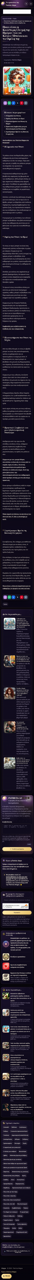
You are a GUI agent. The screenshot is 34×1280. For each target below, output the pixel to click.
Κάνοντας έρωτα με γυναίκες (12, 1159)
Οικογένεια (20, 1179)
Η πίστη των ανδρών (9, 1151)
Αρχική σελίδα (7, 18)
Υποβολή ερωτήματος (17, 849)
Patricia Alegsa (16, 60)
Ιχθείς (5, 1155)
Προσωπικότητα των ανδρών (21, 1188)
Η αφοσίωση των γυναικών (11, 1147)
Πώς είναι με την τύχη (10, 1192)
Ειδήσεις (25, 1139)
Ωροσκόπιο (7, 1236)
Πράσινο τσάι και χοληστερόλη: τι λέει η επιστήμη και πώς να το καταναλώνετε (23, 658)
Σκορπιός (6, 1208)
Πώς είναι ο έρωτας (9, 1196)
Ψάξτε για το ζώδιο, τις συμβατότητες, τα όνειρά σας (17, 1251)
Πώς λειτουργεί (22, 1204)
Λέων (12, 1179)
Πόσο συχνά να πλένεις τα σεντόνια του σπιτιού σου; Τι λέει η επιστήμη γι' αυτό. (17, 516)
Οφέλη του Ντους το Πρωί (15, 119)
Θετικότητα (22, 1151)
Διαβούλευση (7, 822)
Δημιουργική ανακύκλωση (20, 1135)
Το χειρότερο (24, 1212)
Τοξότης (20, 1216)
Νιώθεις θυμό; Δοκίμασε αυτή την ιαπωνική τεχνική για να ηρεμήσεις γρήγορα (22, 691)
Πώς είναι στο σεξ (9, 1204)
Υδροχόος (6, 1228)
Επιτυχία (17, 1143)
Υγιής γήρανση (22, 1224)
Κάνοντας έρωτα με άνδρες (18, 1155)
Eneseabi (6, 1127)
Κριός (24, 1175)
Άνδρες (5, 1131)
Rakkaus (14, 1127)
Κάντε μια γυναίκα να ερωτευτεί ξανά (15, 1167)
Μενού (6, 1276)
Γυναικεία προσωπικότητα (19, 1131)
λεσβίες (5, 1179)
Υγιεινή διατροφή (9, 1224)
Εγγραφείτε (17, 912)
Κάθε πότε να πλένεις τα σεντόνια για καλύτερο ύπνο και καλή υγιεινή (23, 760)
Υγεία (14, 18)
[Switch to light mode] (26, 4)
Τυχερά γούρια (8, 1220)
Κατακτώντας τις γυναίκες (20, 1171)
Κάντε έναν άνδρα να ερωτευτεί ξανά (15, 1163)
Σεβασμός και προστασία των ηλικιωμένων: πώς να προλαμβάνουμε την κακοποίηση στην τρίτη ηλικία (23, 623)
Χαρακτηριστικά (8, 1232)
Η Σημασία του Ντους (13, 116)
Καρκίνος (6, 1171)
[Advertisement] (17, 11)
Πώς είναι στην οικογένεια (11, 1200)
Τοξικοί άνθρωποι (9, 1216)
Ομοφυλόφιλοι (8, 1184)
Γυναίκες (6, 1135)
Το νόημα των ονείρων (10, 1212)
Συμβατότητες (16, 1208)
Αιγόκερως (22, 1127)
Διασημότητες (7, 1139)
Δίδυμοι (17, 1139)
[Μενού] (31, 4)
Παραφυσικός (20, 1184)
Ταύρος (25, 1208)
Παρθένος (6, 1188)
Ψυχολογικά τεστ (21, 1232)
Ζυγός (24, 1143)
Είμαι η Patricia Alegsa (14, 861)
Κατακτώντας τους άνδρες (11, 1175)
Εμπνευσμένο (7, 1143)
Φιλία (14, 1228)
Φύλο (20, 1228)
